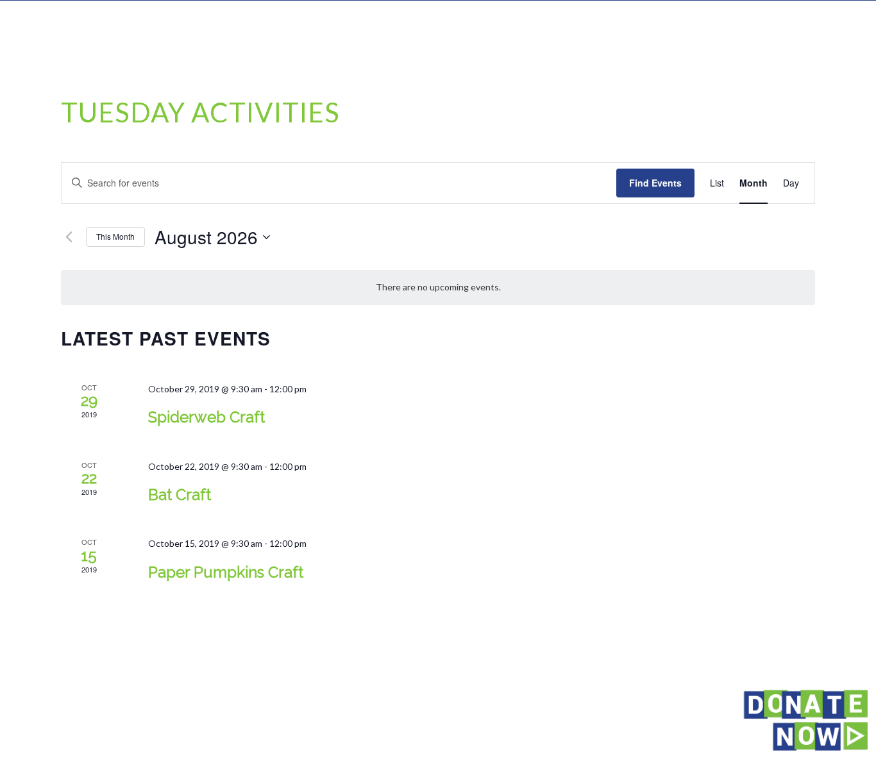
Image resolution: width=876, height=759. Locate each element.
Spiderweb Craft (206, 417)
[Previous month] (68, 237)
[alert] (438, 287)
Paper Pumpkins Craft (225, 572)
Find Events (655, 182)
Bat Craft (179, 494)
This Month (115, 236)
